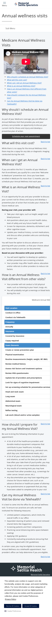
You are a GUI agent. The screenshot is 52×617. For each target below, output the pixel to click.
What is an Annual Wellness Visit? (21, 86)
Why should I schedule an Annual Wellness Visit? (27, 77)
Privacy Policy (10, 599)
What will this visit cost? (17, 80)
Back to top (45, 141)
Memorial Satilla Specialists (40, 575)
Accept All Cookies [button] (30, 606)
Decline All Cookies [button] (12, 606)
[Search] (44, 4)
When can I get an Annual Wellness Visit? (24, 83)
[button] (13, 611)
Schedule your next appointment (26, 136)
